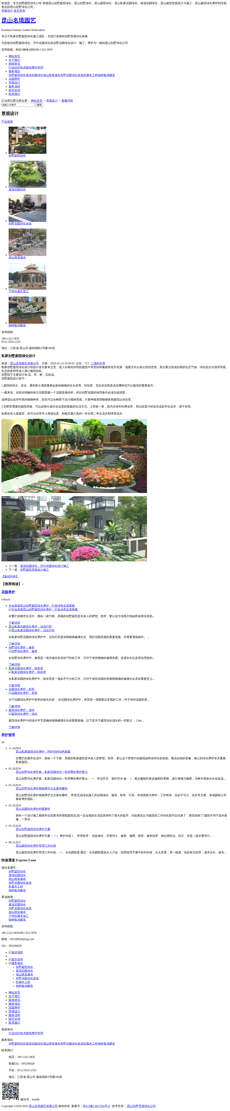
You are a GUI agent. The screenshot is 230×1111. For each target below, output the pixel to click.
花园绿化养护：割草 (21, 689)
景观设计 (7, 10)
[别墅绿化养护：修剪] (23, 651)
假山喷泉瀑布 (51, 75)
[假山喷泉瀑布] (27, 254)
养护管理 (37, 67)
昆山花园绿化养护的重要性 (33, 808)
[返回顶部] (16, 952)
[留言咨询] (16, 959)
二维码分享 (98, 363)
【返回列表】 (10, 576)
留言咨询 (19, 10)
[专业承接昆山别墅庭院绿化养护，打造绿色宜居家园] (43, 609)
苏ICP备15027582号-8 (96, 1106)
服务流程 (14, 86)
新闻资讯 (14, 63)
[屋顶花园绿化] (27, 186)
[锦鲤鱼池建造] (27, 322)
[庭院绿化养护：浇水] (23, 713)
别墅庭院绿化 (17, 75)
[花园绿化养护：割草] (23, 692)
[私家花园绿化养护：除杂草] (27, 672)
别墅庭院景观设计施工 (34, 569)
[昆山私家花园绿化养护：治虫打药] (32, 630)
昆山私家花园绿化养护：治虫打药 (30, 626)
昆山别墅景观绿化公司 (141, 1106)
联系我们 (14, 94)
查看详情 (67, 100)
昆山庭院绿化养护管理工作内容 (36, 845)
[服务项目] (16, 963)
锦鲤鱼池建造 (106, 75)
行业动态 (14, 67)
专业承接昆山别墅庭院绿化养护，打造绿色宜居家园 (42, 605)
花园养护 (14, 78)
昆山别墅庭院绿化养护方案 (33, 829)
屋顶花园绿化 (34, 75)
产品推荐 (7, 121)
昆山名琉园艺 (18, 20)
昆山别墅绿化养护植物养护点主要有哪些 (42, 788)
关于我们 (14, 60)
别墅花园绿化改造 (71, 75)
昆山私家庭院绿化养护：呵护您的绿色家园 (43, 751)
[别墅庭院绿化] (27, 152)
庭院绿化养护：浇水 (21, 710)
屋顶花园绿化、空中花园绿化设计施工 (44, 565)
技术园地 (26, 67)
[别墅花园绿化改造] (27, 220)
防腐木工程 (90, 75)
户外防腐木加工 (19, 291)
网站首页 (14, 56)
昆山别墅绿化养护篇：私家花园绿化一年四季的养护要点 (52, 771)
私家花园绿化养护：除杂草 (26, 668)
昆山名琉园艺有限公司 (24, 363)
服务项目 (14, 71)
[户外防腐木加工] (27, 288)
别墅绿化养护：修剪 (21, 647)
